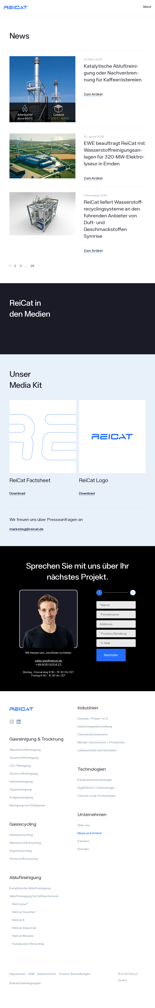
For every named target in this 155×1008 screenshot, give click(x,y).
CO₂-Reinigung (20, 765)
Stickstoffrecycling (23, 858)
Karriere (83, 841)
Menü (147, 6)
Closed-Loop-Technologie (96, 795)
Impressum (17, 973)
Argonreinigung (20, 789)
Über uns (84, 825)
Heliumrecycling (21, 834)
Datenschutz (46, 973)
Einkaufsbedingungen (25, 983)
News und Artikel (90, 833)
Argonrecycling (20, 850)
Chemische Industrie (92, 734)
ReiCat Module (22, 935)
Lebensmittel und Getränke (97, 750)
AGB (31, 973)
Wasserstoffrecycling (25, 842)
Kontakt (83, 849)
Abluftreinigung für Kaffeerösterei (33, 896)
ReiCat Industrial (24, 928)
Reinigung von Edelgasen (27, 805)
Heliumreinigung (21, 781)
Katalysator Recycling (28, 943)
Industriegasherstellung (95, 726)
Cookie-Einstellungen (74, 973)
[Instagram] (11, 721)
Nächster (111, 655)
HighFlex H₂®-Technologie (96, 787)
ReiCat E (18, 920)
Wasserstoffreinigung (25, 749)
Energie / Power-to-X (93, 718)
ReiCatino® (20, 904)
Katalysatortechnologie (95, 779)
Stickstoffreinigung (23, 773)
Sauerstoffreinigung (24, 757)
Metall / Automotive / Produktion (101, 742)
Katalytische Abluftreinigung (30, 888)
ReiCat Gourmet (24, 912)
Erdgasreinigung (21, 797)
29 (32, 265)
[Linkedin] (18, 721)
